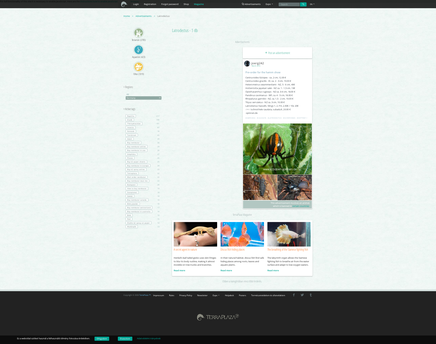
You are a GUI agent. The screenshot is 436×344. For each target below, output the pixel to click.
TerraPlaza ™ (145, 295)
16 (143, 211)
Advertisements (252, 4)
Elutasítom (125, 338)
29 (143, 146)
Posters (242, 295)
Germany (144, 97)
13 (143, 226)
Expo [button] (268, 4)
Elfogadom (102, 338)
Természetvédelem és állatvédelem (268, 295)
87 (143, 127)
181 (143, 123)
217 (143, 116)
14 (143, 223)
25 (143, 158)
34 (143, 142)
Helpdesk (229, 295)
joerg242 (257, 63)
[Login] (303, 4)
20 (143, 185)
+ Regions (128, 87)
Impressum (158, 295)
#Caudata (261, 118)
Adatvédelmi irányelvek (149, 338)
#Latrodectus (275, 118)
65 (143, 135)
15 (143, 219)
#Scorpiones (289, 118)
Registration (150, 4)
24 (143, 165)
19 (143, 188)
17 (143, 207)
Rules (171, 295)
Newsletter (202, 295)
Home (126, 16)
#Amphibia (250, 118)
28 (143, 150)
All (128, 94)
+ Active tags (129, 109)
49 (143, 139)
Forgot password (169, 4)
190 (143, 120)
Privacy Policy (185, 295)
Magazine (199, 4)
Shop (186, 4)
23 (143, 169)
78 (143, 131)
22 (143, 173)
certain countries (300, 206)
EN (311, 4)
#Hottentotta (304, 118)
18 (143, 192)
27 (143, 154)
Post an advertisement (279, 53)
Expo (215, 295)
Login (136, 4)
